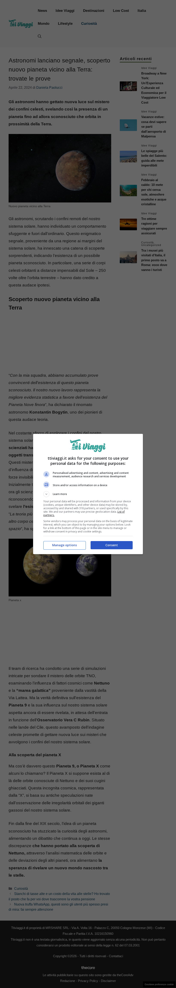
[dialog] (88, 494)
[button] (88, 494)
